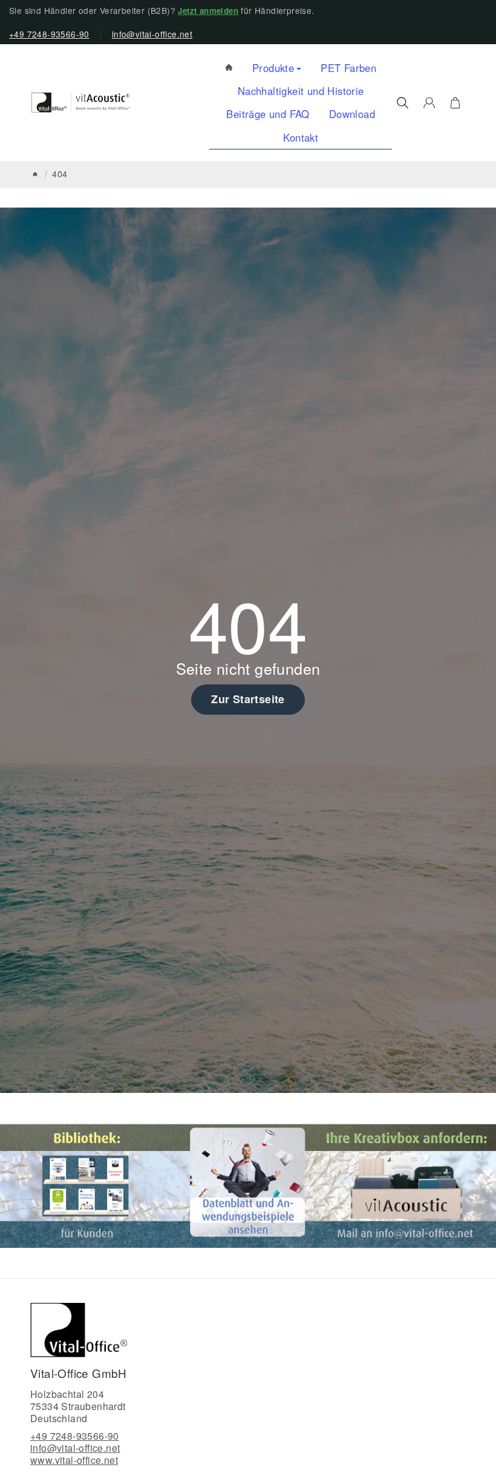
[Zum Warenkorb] (455, 103)
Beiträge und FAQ (267, 114)
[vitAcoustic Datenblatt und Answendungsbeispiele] (248, 1184)
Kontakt (300, 137)
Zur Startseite (248, 699)
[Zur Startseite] (80, 102)
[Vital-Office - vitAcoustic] (229, 67)
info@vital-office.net (152, 33)
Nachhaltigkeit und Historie (301, 91)
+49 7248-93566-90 (49, 33)
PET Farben (348, 68)
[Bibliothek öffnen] (88, 1184)
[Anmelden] (429, 103)
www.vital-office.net (74, 1460)
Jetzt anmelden (208, 10)
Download (352, 114)
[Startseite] (35, 174)
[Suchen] (402, 103)
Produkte (273, 68)
